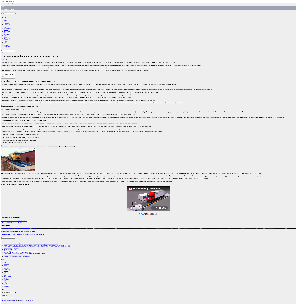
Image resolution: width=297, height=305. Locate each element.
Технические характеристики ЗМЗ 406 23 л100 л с (14, 221)
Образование (7, 31)
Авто (5, 17)
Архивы (3, 292)
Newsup (21, 300)
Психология (7, 34)
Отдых (5, 32)
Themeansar (30, 300)
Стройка (6, 39)
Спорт (5, 37)
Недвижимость (8, 28)
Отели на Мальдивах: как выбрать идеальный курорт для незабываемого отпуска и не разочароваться (31, 244)
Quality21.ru (4, 6)
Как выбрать (7, 24)
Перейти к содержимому (7, 1)
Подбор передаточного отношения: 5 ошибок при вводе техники (18, 228)
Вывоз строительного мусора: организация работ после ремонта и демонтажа (24, 253)
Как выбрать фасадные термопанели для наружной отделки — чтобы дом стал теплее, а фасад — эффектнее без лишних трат (37, 246)
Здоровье (6, 23)
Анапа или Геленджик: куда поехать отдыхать (16, 255)
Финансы (6, 48)
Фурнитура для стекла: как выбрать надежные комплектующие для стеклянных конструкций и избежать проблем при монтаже (37, 245)
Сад (5, 35)
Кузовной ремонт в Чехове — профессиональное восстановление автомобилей (22, 234)
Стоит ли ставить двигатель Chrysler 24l (11, 222)
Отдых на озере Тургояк (10, 249)
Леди (5, 27)
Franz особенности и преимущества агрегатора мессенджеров (18, 231)
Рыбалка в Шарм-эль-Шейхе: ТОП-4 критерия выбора (18, 252)
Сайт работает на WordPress (8, 300)
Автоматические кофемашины (12, 248)
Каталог (6, 25)
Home (5, 303)
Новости (6, 30)
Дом (5, 21)
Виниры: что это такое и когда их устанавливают (17, 256)
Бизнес (5, 20)
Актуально (6, 18)
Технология (7, 38)
